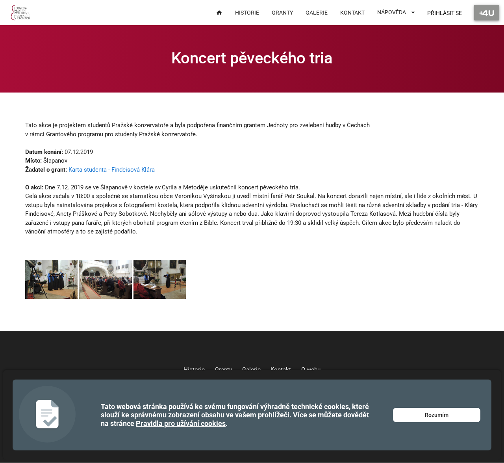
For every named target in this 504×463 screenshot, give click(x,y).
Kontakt (281, 369)
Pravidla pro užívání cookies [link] (181, 423)
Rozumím (436, 415)
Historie (194, 369)
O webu (311, 369)
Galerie (251, 369)
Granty (223, 369)
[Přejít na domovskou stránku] (20, 12)
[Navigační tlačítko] (486, 12)
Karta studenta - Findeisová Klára (112, 169)
